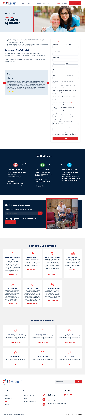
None (64, 116)
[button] (15, 342)
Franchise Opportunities (30, 401)
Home (6, 13)
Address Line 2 (56, 57)
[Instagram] (68, 395)
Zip (53, 69)
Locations (38, 3)
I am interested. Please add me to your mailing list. (65, 134)
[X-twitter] (74, 395)
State (67, 63)
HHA (64, 115)
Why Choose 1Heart (48, 3)
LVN (72, 115)
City (53, 63)
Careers (58, 3)
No (63, 82)
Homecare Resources (29, 395)
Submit (65, 138)
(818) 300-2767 (51, 396)
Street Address (56, 51)
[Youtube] (71, 395)
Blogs (25, 398)
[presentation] (4, 83)
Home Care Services (27, 3)
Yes (55, 82)
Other (73, 116)
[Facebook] (65, 395)
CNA (55, 115)
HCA (55, 116)
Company (64, 3)
